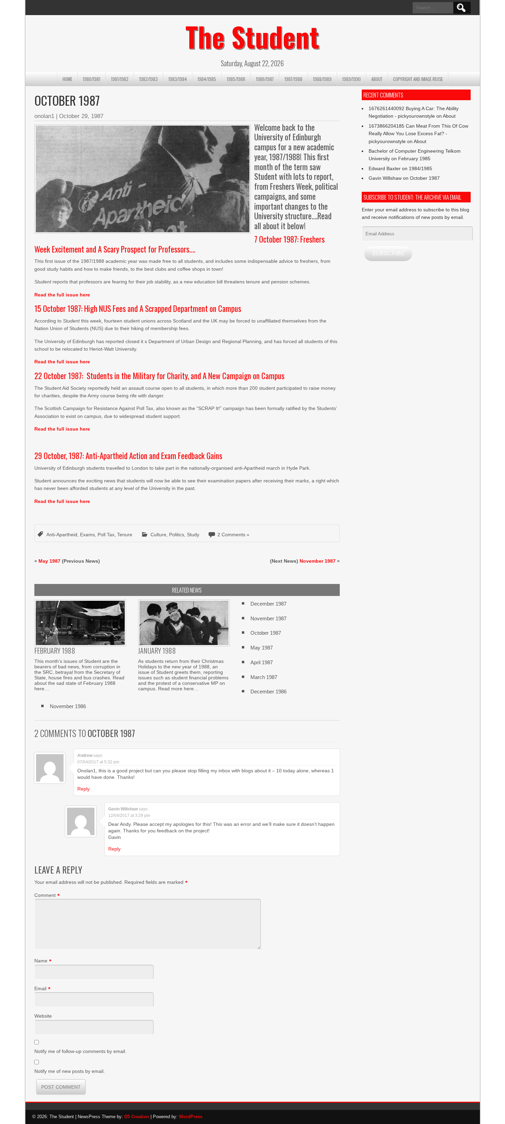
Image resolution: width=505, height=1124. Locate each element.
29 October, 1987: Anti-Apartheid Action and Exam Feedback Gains (128, 455)
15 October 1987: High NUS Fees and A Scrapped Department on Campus (137, 308)
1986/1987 (265, 78)
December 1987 (268, 604)
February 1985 (414, 158)
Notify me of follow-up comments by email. (80, 1051)
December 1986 (268, 691)
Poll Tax (106, 534)
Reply (83, 789)
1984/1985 (207, 78)
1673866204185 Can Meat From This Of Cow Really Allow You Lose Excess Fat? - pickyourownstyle (418, 133)
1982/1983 (148, 78)
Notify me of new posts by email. (69, 1071)
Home (67, 78)
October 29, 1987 (81, 116)
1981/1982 (119, 78)
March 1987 (263, 677)
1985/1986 (236, 78)
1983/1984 (177, 78)
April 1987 (261, 662)
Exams (87, 534)
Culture (158, 534)
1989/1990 (351, 78)
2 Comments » (233, 534)
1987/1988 (293, 78)
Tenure (124, 534)
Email (40, 988)
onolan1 (44, 116)
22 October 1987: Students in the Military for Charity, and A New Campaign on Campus (159, 376)
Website (43, 1016)
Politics (176, 534)
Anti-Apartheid (61, 534)
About (376, 78)
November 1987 (318, 561)
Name (40, 960)
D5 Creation (136, 1116)
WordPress (190, 1116)
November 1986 (68, 706)
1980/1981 (91, 78)
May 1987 (49, 561)
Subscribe (388, 253)
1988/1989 (322, 78)
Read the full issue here (62, 294)
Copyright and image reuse (418, 78)
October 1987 (265, 633)
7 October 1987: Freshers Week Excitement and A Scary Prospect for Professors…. (179, 244)
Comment (45, 895)
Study (193, 534)
